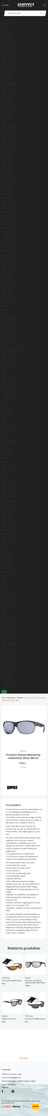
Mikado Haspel (7, 185)
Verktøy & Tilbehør (9, 603)
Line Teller (5, 150)
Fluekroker (5, 422)
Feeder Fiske (6, 27)
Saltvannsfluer (7, 385)
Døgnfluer (5, 372)
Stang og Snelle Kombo (10, 224)
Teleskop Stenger (8, 216)
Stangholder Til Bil (8, 620)
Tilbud (4, 21)
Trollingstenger (7, 219)
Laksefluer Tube (7, 391)
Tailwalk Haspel (7, 172)
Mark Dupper (6, 550)
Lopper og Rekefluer (9, 388)
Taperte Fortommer (9, 354)
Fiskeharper (6, 144)
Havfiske (5, 108)
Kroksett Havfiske (8, 128)
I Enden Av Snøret (8, 264)
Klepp (4, 612)
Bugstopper (6, 475)
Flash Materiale (7, 444)
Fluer (3, 366)
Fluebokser (6, 341)
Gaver (4, 647)
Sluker (4, 268)
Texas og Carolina (8, 594)
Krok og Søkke (7, 509)
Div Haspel (5, 190)
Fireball (4, 123)
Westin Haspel (7, 166)
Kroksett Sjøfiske (8, 131)
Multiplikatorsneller (9, 234)
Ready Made (6, 73)
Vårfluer (5, 375)
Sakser (4, 417)
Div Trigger (6, 208)
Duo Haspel (6, 174)
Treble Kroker (7, 518)
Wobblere (5, 279)
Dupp (4, 546)
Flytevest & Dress (8, 486)
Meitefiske (5, 23)
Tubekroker (6, 393)
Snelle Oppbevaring (9, 660)
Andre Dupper (7, 568)
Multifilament (7, 255)
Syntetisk (5, 446)
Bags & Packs (6, 654)
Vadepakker (6, 462)
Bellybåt (5, 359)
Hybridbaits (6, 287)
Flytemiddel (6, 346)
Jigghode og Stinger (9, 572)
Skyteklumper (7, 330)
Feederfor (5, 52)
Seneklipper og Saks (9, 626)
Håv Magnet (6, 610)
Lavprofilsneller (7, 237)
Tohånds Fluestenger (9, 319)
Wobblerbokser (7, 673)
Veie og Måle (6, 639)
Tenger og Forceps (9, 623)
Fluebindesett (7, 454)
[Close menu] (4, 692)
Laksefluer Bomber (9, 396)
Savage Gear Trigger (9, 206)
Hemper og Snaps (8, 539)
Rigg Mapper (6, 681)
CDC (3, 428)
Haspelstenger (7, 157)
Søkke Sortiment (8, 526)
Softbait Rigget (7, 295)
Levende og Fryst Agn (10, 65)
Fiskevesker (6, 676)
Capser (4, 478)
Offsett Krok (6, 521)
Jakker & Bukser (7, 470)
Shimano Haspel (7, 177)
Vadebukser (6, 464)
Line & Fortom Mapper (10, 338)
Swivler (4, 537)
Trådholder (6, 420)
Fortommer (6, 581)
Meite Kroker (6, 75)
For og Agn (6, 45)
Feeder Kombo (7, 42)
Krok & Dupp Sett (8, 566)
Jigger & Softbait (8, 297)
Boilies (4, 57)
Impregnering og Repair (10, 502)
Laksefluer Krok (7, 399)
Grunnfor (5, 49)
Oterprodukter (7, 628)
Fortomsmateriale (8, 351)
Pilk (3, 120)
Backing (4, 333)
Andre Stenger (7, 212)
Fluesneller (5, 325)
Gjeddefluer (6, 401)
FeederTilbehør (7, 34)
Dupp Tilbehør (7, 563)
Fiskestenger (6, 153)
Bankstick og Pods (8, 91)
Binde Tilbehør (7, 412)
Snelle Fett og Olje (9, 248)
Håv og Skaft (6, 99)
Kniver (4, 634)
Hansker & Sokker (8, 494)
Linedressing (6, 343)
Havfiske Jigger (7, 139)
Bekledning (6, 458)
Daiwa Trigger (7, 198)
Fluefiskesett (6, 314)
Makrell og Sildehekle (9, 134)
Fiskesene (5, 251)
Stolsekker (6, 678)
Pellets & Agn (7, 60)
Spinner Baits (6, 292)
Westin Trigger (7, 203)
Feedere (5, 31)
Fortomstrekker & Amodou (12, 349)
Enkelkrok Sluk (7, 516)
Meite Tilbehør (7, 69)
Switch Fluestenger (9, 322)
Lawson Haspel (7, 164)
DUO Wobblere (7, 281)
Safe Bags (5, 665)
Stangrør (5, 684)
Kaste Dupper (7, 552)
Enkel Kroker (6, 513)
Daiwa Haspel (6, 161)
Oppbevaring (6, 651)
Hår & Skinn (6, 438)
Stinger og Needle (8, 89)
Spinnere (5, 271)
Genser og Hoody (8, 491)
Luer (3, 480)
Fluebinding (6, 405)
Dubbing (5, 433)
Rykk (3, 136)
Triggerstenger (7, 194)
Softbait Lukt (7, 300)
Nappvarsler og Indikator (11, 83)
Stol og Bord (6, 102)
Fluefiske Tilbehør (8, 362)
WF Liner (5, 327)
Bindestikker (6, 409)
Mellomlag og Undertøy (10, 488)
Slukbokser (6, 668)
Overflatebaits (7, 276)
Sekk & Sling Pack (8, 657)
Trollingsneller (7, 240)
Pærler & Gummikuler (10, 597)
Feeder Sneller (7, 39)
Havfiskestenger (8, 112)
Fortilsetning (6, 55)
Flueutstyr (5, 310)
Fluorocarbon (6, 260)
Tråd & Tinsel (6, 449)
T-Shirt (4, 483)
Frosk (4, 289)
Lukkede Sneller (7, 242)
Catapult (5, 81)
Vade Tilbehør (7, 496)
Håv (3, 607)
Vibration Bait (7, 273)
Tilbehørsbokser (8, 670)
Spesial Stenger (7, 221)
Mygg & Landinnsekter (10, 377)
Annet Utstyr (7, 588)
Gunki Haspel (6, 180)
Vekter (4, 615)
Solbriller (5, 499)
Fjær (3, 436)
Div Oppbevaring (8, 686)
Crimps (4, 584)
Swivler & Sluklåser (8, 530)
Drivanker (5, 636)
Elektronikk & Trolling (9, 644)
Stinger (4, 578)
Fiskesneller (6, 228)
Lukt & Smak (6, 63)
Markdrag (5, 303)
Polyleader (5, 357)
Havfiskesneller (7, 115)
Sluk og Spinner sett (9, 284)
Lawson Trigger (7, 200)
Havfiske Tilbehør (8, 147)
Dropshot (5, 591)
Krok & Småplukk (8, 506)
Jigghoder (5, 576)
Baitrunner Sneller (8, 245)
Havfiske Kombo (8, 118)
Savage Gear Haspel (9, 182)
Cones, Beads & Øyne (10, 430)
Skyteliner (5, 335)
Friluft (4, 642)
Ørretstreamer (7, 383)
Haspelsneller (6, 232)
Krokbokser (6, 425)
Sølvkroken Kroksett (9, 126)
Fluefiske (5, 306)
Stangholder (6, 618)
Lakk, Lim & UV (7, 452)
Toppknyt (5, 97)
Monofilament (7, 258)
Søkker (4, 524)
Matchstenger (7, 94)
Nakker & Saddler (8, 441)
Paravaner (5, 631)
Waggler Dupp (7, 555)
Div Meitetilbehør (8, 86)
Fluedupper (6, 558)
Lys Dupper (6, 560)
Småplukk (5, 599)
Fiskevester (6, 472)
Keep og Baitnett (8, 105)
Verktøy (5, 414)
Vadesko (5, 467)
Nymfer (4, 380)
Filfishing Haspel (7, 169)
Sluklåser (5, 534)
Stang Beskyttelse (8, 662)
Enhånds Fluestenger (9, 317)
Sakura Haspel (7, 188)
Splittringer (6, 542)
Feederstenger (7, 36)
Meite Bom (6, 78)
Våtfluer (5, 369)
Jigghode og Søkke (9, 142)
